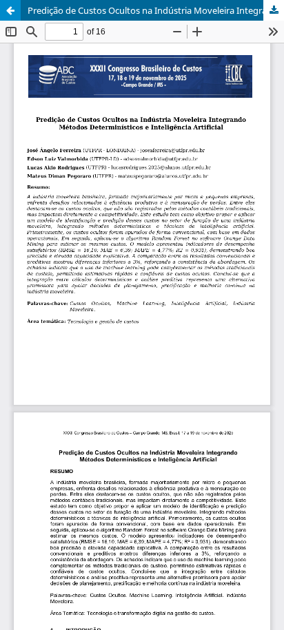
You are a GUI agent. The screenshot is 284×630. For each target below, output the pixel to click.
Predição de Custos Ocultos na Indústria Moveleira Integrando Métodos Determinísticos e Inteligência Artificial (156, 10)
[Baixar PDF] (273, 10)
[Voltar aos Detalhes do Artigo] (10, 10)
